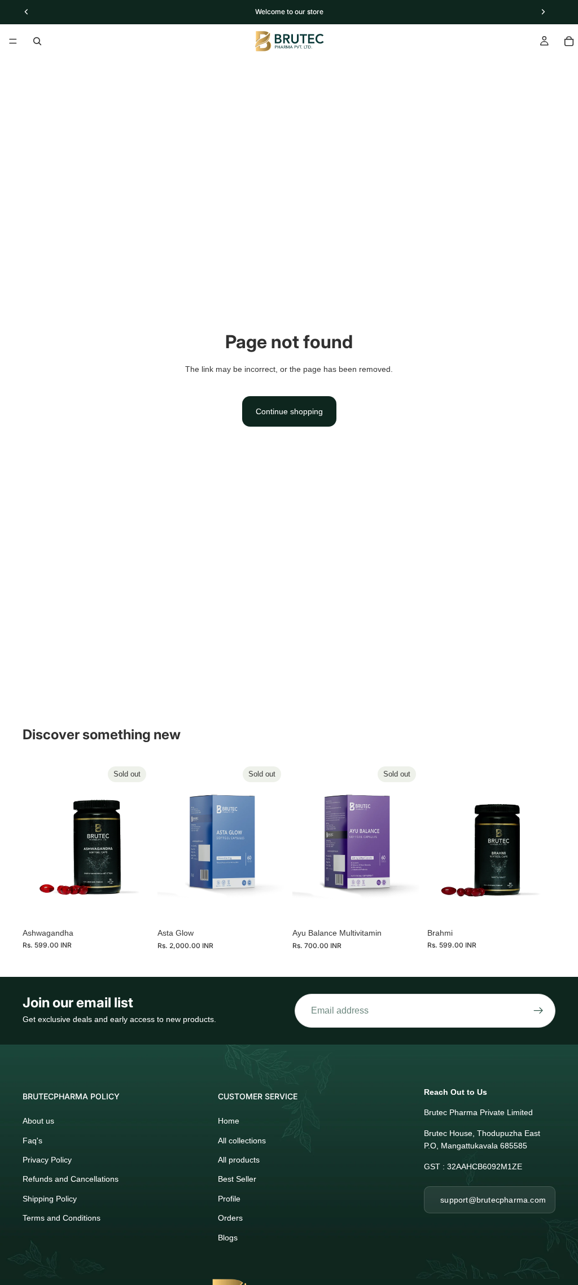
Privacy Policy (47, 1159)
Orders (230, 1217)
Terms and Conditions (61, 1217)
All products (239, 1159)
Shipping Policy (50, 1198)
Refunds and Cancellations (71, 1178)
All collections (242, 1140)
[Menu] (13, 41)
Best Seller (237, 1178)
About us (38, 1120)
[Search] (37, 41)
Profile (229, 1198)
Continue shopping (289, 411)
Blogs (228, 1237)
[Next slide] (138, 842)
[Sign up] (538, 1011)
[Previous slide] (35, 842)
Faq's (32, 1140)
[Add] (538, 904)
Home (228, 1120)
